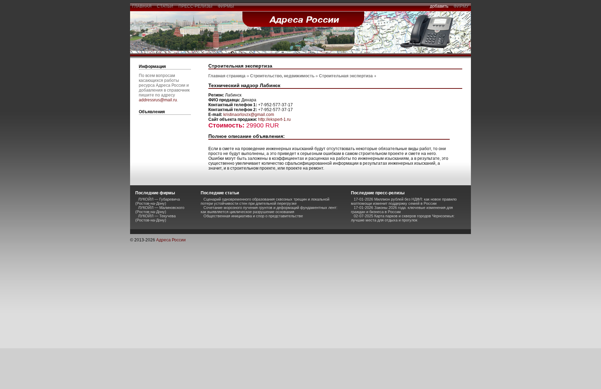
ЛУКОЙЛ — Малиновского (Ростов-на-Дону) (159, 209)
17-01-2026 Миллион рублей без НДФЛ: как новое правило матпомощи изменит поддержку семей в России (404, 201)
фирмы (226, 6)
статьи (165, 6)
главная (142, 6)
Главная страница (227, 75)
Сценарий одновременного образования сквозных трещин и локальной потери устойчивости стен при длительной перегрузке (265, 201)
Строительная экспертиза (346, 75)
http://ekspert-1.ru (274, 119)
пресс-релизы (195, 6)
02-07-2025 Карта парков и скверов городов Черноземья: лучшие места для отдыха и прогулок (403, 218)
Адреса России (171, 240)
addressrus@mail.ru (158, 100)
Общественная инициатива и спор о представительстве (253, 216)
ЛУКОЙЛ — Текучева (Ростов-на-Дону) (155, 218)
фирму (461, 6)
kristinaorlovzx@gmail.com (248, 114)
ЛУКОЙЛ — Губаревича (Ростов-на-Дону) (157, 201)
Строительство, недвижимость (282, 75)
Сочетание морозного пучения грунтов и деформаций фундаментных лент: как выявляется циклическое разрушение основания (269, 209)
